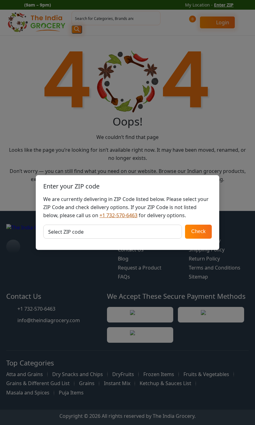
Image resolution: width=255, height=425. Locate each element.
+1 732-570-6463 (118, 215)
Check (198, 231)
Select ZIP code (66, 231)
